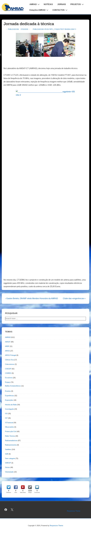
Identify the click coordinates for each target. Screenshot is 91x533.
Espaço (7, 382)
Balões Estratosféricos (13, 386)
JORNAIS (61, 4)
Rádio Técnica (10, 436)
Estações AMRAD (38, 10)
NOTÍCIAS (48, 4)
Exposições (9, 400)
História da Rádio (11, 405)
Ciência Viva (9, 360)
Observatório (9, 427)
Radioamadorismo (11, 440)
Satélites (8, 449)
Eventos (8, 391)
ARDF (7, 346)
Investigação (9, 409)
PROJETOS (75, 4)
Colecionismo (9, 364)
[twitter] (12, 509)
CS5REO (8, 373)
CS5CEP (8, 369)
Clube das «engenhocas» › (74, 298)
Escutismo (8, 378)
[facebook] (6, 509)
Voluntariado (9, 472)
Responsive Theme (73, 511)
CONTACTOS (58, 10)
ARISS (7, 351)
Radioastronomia (11, 445)
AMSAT (7, 342)
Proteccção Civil (10, 431)
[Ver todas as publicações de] (5, 29)
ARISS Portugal (10, 355)
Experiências (9, 396)
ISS (6, 413)
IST (6, 418)
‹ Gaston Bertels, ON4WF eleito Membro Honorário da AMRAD (31, 298)
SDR (6, 454)
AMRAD (33, 4)
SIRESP (8, 463)
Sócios (7, 467)
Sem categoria (10, 458)
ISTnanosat (9, 422)
